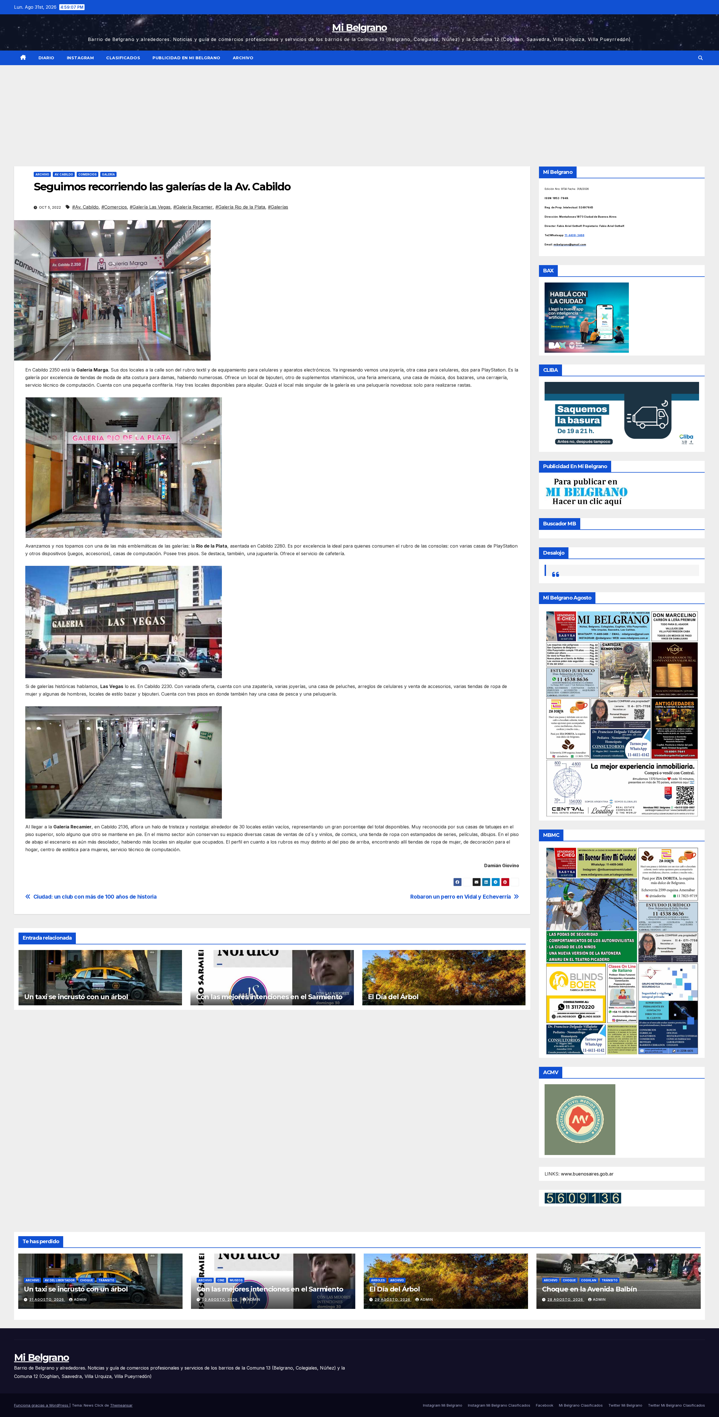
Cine (220, 1280)
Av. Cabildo (63, 174)
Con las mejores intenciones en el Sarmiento (269, 997)
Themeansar (121, 1405)
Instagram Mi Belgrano (442, 1405)
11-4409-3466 (574, 235)
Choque (86, 1280)
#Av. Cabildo (85, 207)
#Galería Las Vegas (150, 207)
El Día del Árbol (393, 997)
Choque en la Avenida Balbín (589, 1289)
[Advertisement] (359, 107)
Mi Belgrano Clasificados (581, 1405)
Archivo (243, 57)
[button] (700, 58)
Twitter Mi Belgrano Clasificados (676, 1405)
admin (80, 1299)
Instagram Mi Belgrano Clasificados (499, 1405)
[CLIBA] (622, 415)
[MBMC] (622, 950)
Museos (236, 1280)
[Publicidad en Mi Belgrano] (586, 492)
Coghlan (588, 1280)
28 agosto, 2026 (565, 1299)
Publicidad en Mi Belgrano (186, 57)
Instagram (80, 57)
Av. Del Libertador (60, 1280)
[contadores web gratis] (583, 1197)
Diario (46, 57)
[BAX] (587, 317)
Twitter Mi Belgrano (625, 1405)
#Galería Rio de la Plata (240, 207)
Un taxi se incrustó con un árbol (76, 997)
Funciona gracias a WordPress (41, 1405)
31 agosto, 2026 (47, 1299)
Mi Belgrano (359, 27)
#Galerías (278, 207)
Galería (108, 174)
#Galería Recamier (193, 207)
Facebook (544, 1405)
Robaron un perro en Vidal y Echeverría (460, 897)
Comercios (87, 174)
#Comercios (114, 207)
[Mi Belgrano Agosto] (622, 713)
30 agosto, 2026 (220, 1299)
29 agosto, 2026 (393, 1299)
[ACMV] (580, 1119)
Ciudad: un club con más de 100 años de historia (95, 897)
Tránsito (106, 1280)
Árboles (378, 1280)
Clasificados (123, 57)
